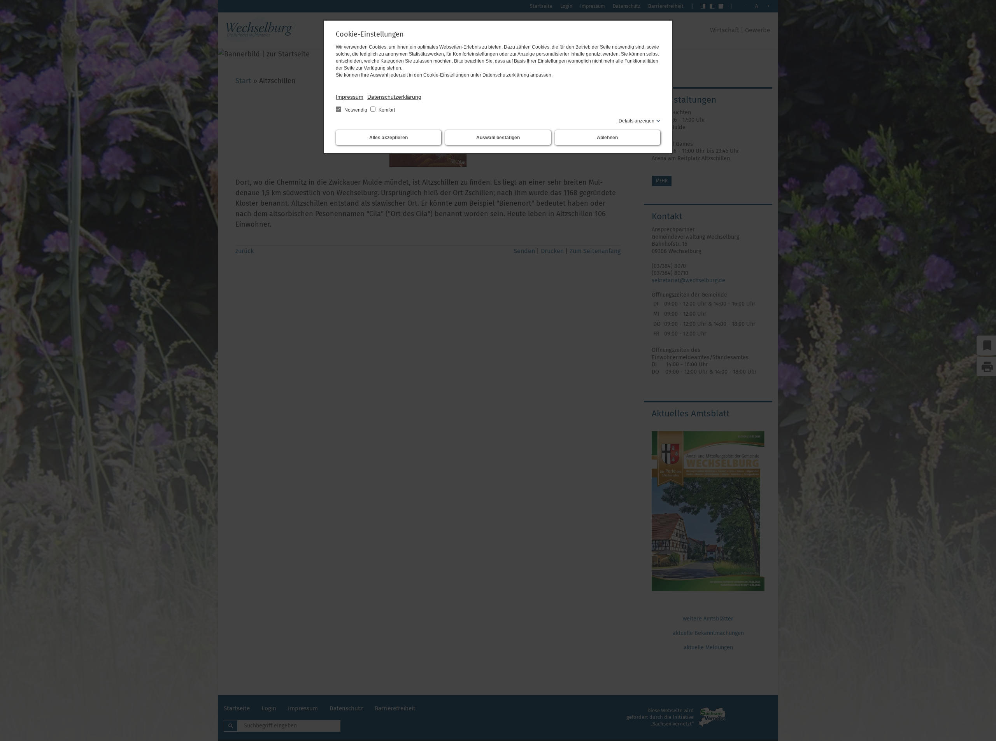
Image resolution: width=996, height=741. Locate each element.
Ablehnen (607, 137)
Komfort (386, 110)
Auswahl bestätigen (498, 137)
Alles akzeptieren (388, 137)
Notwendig (355, 110)
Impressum (349, 97)
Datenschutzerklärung (394, 97)
